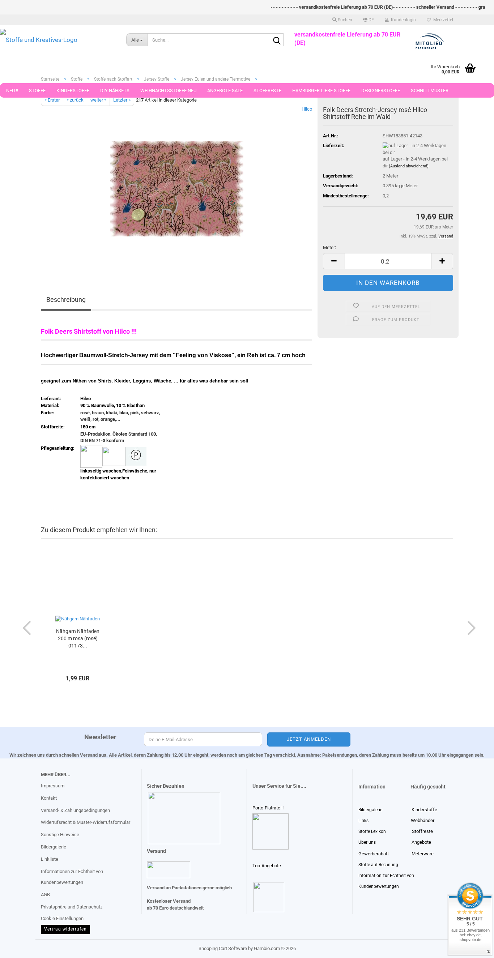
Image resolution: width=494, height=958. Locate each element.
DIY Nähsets (114, 90)
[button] (368, 19)
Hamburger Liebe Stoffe (321, 90)
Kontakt (49, 798)
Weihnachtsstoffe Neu (168, 90)
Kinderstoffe (72, 90)
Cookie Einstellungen (62, 918)
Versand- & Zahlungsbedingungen (75, 810)
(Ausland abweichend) (409, 166)
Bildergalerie (53, 847)
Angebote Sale (225, 90)
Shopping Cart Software (223, 948)
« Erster (52, 100)
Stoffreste (267, 90)
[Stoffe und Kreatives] (57, 39)
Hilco (307, 109)
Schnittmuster (429, 90)
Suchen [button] (344, 19)
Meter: (329, 247)
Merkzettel (442, 19)
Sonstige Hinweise (60, 834)
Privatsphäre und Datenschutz (71, 907)
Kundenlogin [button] (402, 19)
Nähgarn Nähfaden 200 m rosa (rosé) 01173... (77, 638)
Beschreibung (66, 299)
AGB (45, 894)
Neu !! (12, 90)
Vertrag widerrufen (65, 929)
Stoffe (37, 90)
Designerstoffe (380, 90)
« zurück (75, 100)
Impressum (52, 785)
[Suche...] (277, 40)
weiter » (98, 100)
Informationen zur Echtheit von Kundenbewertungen (72, 877)
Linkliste (49, 859)
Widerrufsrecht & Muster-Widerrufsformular (85, 822)
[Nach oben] (20, 947)
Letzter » (122, 100)
